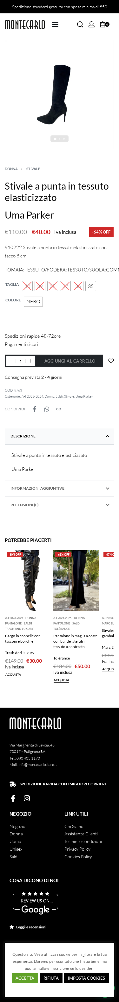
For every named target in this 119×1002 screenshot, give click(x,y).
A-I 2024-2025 (62, 617)
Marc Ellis (110, 623)
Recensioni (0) (24, 504)
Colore (13, 300)
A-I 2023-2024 (32, 396)
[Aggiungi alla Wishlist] (111, 361)
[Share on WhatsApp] (47, 409)
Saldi (59, 396)
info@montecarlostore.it (37, 764)
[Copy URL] (59, 409)
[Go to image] (55, 139)
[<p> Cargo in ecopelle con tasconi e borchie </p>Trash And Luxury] (27, 580)
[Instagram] (26, 798)
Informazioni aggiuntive (37, 488)
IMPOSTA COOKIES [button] (86, 978)
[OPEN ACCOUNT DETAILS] (91, 24)
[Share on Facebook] (34, 409)
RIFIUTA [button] (51, 978)
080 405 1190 (28, 758)
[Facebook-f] (13, 798)
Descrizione (23, 436)
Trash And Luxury (19, 628)
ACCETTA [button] (25, 978)
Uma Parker (84, 396)
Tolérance (61, 628)
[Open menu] (55, 24)
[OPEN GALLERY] (59, 95)
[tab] (59, 436)
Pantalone (13, 623)
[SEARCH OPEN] (80, 24)
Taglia (12, 284)
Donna (11, 169)
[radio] (27, 286)
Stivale (33, 169)
